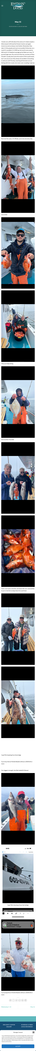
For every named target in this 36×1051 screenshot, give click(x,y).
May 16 (32, 1007)
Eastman (24, 26)
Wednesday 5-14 (6, 1007)
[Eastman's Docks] (18, 5)
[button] (33, 1032)
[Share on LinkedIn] (25, 1000)
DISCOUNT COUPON (9, 1024)
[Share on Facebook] (13, 1000)
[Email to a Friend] (19, 1000)
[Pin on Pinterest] (22, 1000)
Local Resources (27, 1026)
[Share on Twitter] (16, 1000)
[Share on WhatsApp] (10, 1000)
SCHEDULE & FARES (27, 1024)
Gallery (9, 1026)
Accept (18, 1046)
